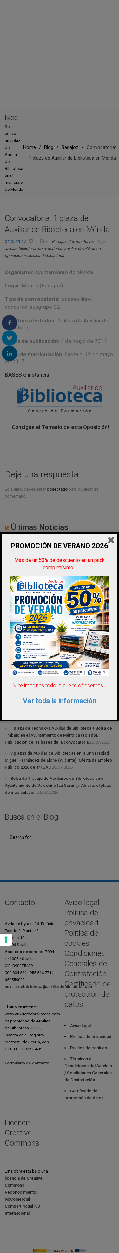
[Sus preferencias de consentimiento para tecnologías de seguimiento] (6, 940)
